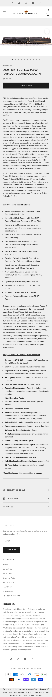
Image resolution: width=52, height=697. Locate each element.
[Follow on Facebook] (12, 3)
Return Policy (8, 582)
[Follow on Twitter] (19, 3)
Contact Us (7, 569)
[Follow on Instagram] (26, 3)
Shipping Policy (9, 578)
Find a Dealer (26, 85)
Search (5, 564)
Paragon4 (7, 65)
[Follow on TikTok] (40, 3)
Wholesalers (8, 591)
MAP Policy (7, 587)
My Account (8, 573)
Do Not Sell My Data (11, 595)
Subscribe (11, 549)
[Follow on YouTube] (33, 3)
